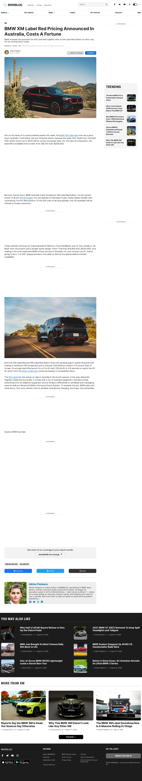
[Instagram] (129, 4)
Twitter (51, 571)
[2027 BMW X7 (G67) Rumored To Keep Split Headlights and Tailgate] (80, 627)
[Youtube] (124, 4)
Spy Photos (95, 13)
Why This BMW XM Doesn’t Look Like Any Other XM (115, 142)
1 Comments (90, 53)
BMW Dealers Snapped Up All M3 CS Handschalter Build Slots (112, 645)
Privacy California (49, 765)
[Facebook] (114, 4)
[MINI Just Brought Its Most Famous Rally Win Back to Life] (7, 644)
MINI (139, 13)
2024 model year (30, 371)
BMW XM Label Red (69, 135)
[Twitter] (119, 4)
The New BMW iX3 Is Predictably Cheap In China (114, 97)
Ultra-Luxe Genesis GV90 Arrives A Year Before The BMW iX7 (114, 108)
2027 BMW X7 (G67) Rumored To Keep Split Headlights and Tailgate (116, 629)
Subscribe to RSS (49, 760)
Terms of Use (66, 757)
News (51, 13)
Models (4, 13)
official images (26, 198)
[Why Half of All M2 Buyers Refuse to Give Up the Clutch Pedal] (7, 627)
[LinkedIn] (41, 602)
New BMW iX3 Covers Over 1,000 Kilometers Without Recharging (115, 119)
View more (70, 737)
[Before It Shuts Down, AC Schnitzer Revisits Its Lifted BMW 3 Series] (80, 661)
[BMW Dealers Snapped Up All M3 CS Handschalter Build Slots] (80, 644)
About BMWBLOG (49, 754)
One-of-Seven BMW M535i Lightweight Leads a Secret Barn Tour (41, 662)
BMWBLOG (7, 46)
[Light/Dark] (135, 4)
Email (83, 571)
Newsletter (48, 5)
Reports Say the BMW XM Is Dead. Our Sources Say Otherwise (22, 725)
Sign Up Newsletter (87, 757)
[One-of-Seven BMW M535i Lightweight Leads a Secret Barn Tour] (7, 661)
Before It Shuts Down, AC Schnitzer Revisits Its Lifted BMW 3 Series (116, 662)
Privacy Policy (66, 760)
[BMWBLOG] (18, 749)
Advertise (31, 5)
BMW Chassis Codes (69, 754)
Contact (39, 5)
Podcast (118, 13)
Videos (72, 13)
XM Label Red (15, 377)
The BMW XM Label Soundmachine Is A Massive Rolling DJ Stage (117, 725)
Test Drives (29, 13)
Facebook (19, 571)
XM (5, 23)
